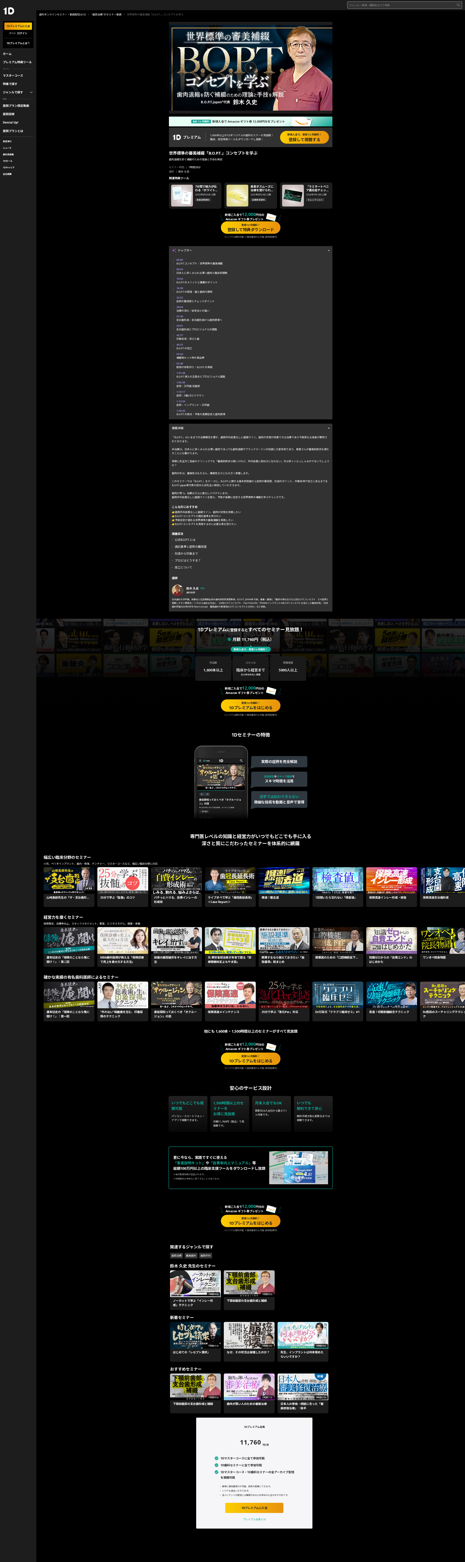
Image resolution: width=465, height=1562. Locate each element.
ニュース (7, 147)
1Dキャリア (9, 167)
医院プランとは (13, 131)
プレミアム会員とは (254, 1519)
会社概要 (7, 174)
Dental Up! (10, 122)
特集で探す (10, 84)
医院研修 (9, 114)
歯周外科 (206, 1255)
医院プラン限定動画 (16, 106)
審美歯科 (191, 1255)
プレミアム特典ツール (17, 62)
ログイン (22, 33)
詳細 (202, 588)
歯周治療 (176, 1255)
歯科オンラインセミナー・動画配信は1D (62, 14)
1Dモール (7, 161)
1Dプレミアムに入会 (18, 26)
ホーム (7, 54)
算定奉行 (7, 141)
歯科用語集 (8, 154)
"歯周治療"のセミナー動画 (106, 14)
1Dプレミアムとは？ (18, 43)
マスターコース (13, 76)
